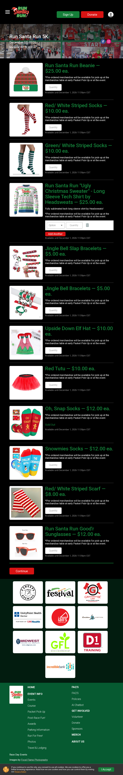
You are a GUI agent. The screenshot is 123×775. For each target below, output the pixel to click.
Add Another (55, 234)
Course (32, 705)
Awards (32, 723)
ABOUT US (78, 741)
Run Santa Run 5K (28, 36)
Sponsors (77, 728)
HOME (31, 687)
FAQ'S (75, 693)
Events (31, 699)
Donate (92, 14)
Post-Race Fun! (36, 717)
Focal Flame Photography (34, 759)
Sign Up (68, 14)
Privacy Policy (20, 772)
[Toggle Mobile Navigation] (7, 12)
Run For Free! (35, 735)
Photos (32, 741)
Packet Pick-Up (36, 711)
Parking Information (39, 729)
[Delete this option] (87, 225)
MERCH (76, 734)
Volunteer (77, 716)
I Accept (106, 769)
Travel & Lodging (37, 747)
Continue (22, 571)
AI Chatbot (78, 705)
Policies (76, 699)
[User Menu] (111, 14)
